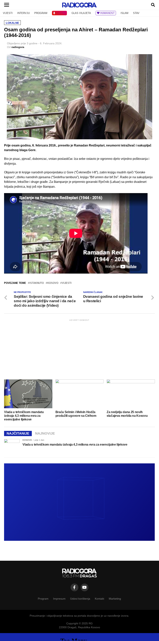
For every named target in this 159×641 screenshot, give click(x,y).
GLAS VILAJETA (81, 13)
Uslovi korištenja (80, 598)
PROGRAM (40, 13)
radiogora (17, 47)
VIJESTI (8, 13)
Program (43, 598)
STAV (136, 13)
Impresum (59, 598)
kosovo (52, 283)
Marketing (115, 598)
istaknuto (36, 283)
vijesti (67, 283)
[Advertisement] (79, 349)
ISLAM (124, 13)
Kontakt (99, 598)
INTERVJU (23, 13)
